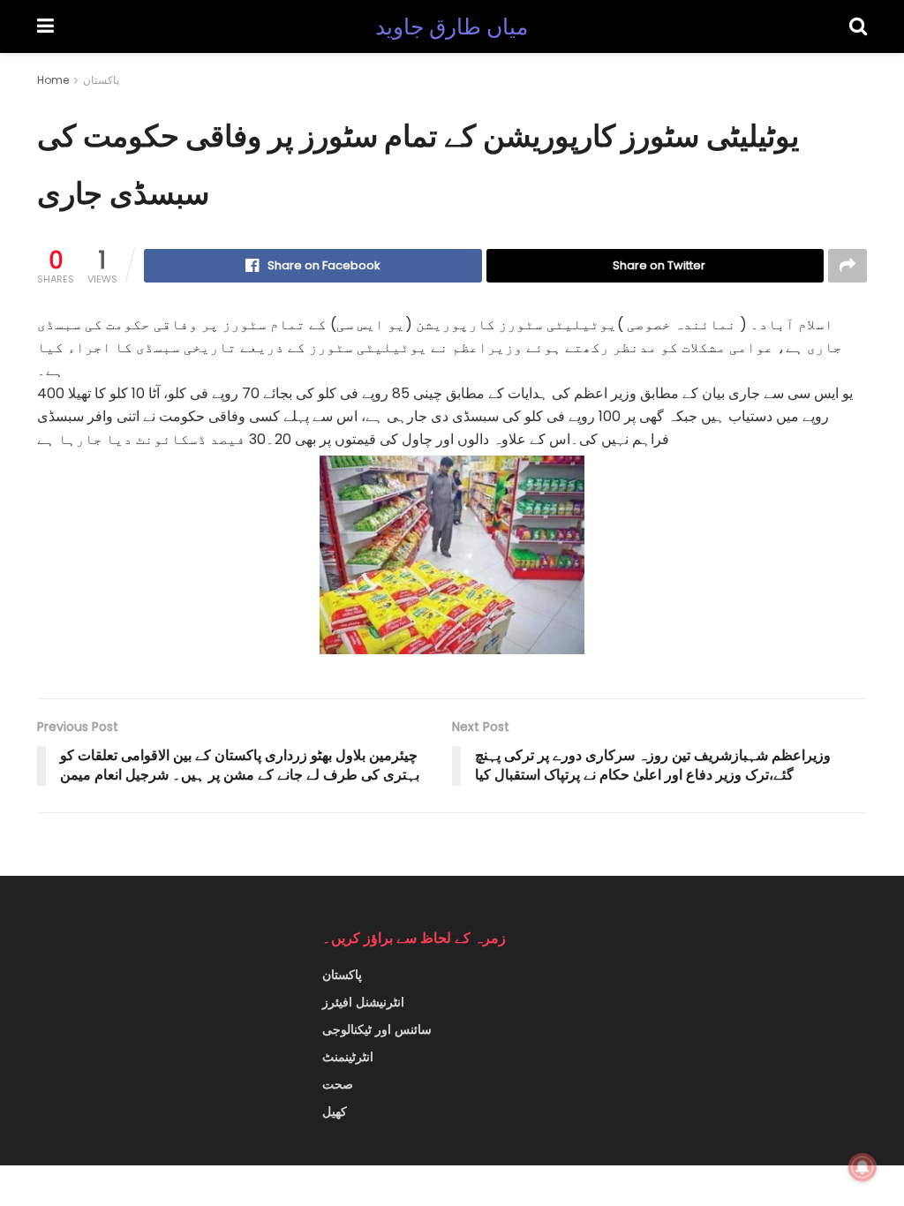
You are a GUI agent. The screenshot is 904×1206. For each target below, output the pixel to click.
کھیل (334, 1111)
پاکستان (101, 79)
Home (53, 79)
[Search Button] (858, 26)
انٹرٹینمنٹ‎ (347, 1057)
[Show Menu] (45, 26)
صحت (337, 1084)
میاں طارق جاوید (452, 27)
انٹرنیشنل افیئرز (363, 1002)
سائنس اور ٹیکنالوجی (377, 1029)
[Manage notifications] (862, 1167)
